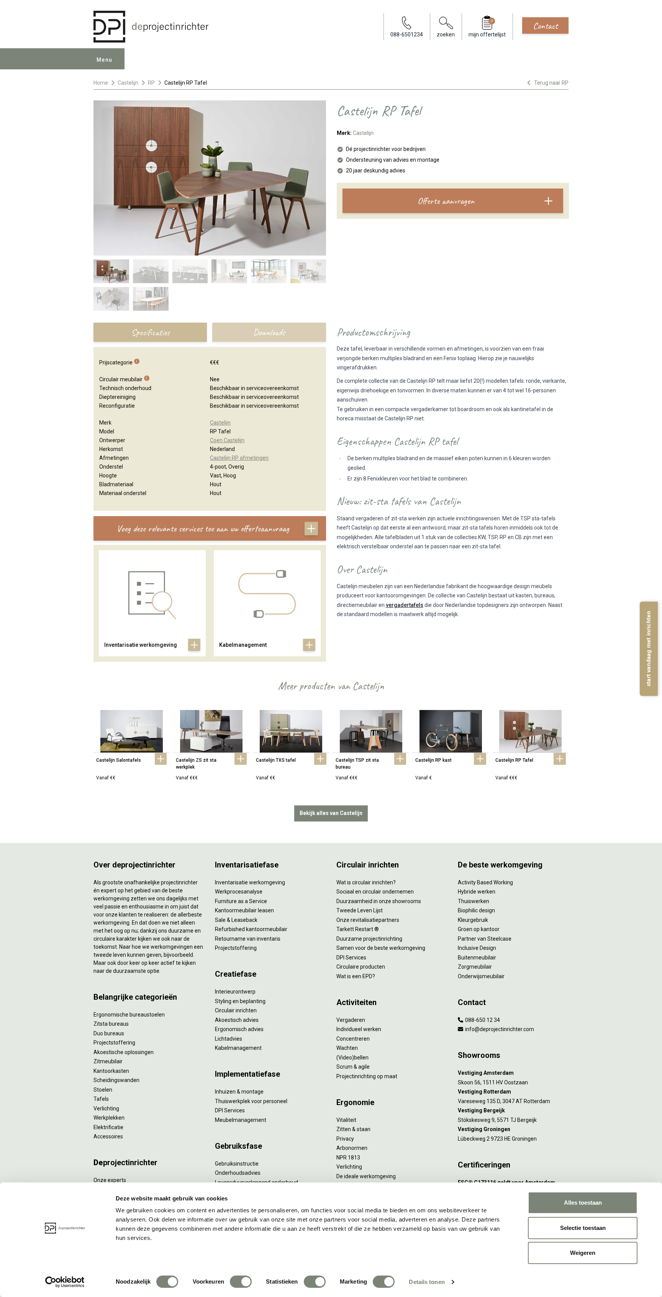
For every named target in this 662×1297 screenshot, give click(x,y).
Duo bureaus (108, 1033)
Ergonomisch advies (239, 1029)
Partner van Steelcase (484, 939)
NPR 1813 (348, 1157)
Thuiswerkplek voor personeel (251, 1101)
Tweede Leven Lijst (359, 910)
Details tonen (426, 1282)
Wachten (347, 1048)
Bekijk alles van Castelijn (331, 813)
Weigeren (582, 1252)
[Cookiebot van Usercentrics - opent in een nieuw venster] (64, 1282)
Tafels (101, 1099)
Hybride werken (476, 892)
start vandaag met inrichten (648, 648)
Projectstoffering (114, 1043)
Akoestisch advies (237, 1020)
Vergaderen (350, 1020)
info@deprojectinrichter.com (499, 1029)
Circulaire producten (360, 967)
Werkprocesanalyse (238, 892)
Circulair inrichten (236, 1010)
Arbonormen (351, 1148)
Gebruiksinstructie (237, 1164)
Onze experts (109, 1180)
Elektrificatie (108, 1127)
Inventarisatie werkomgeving (250, 882)
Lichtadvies (228, 1039)
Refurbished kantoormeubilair (251, 929)
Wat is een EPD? (355, 976)
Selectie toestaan (583, 1228)
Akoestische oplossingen (123, 1052)
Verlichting (106, 1108)
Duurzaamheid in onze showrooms (378, 901)
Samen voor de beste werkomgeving (380, 948)
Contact (545, 25)
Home (100, 83)
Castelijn (128, 83)
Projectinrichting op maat (366, 1076)
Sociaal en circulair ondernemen (375, 892)
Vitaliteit (346, 1120)
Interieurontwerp (235, 992)
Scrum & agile (353, 1067)
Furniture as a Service (241, 901)
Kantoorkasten (111, 1071)
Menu (105, 60)
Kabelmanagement (238, 1048)
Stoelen (102, 1090)
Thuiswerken (473, 901)
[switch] (241, 1282)
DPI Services (230, 1110)
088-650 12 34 (482, 1020)
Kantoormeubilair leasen (244, 910)
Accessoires (108, 1136)
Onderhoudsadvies (238, 1173)
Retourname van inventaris (247, 939)
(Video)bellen (352, 1057)
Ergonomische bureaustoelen (129, 1015)
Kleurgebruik (473, 920)
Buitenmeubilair (477, 957)
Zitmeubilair (108, 1061)
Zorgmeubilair (475, 967)
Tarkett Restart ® (357, 929)
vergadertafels (404, 605)
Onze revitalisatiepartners (367, 920)
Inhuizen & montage (239, 1092)
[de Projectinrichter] (150, 27)
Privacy (345, 1139)
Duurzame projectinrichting (369, 939)
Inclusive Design (477, 948)
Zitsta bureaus (111, 1024)
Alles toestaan (583, 1202)
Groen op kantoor (479, 929)
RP (151, 83)
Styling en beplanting (240, 1001)
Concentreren (353, 1039)
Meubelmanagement (240, 1120)
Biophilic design (476, 910)
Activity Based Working (485, 882)
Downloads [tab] (269, 332)
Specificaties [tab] (150, 332)
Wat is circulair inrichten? (366, 882)
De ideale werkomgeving (366, 1176)
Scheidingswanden (116, 1080)
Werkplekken (109, 1118)
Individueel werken (358, 1029)
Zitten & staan (353, 1129)
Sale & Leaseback (236, 920)
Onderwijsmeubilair (481, 976)
